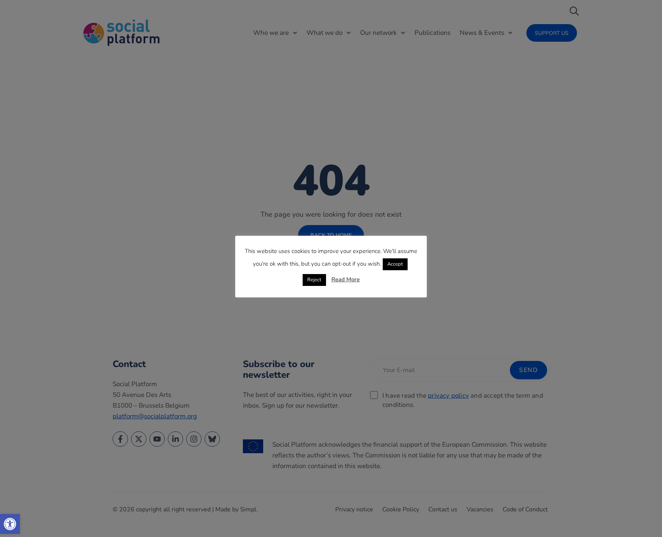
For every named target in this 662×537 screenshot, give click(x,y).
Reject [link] (314, 279)
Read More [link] (345, 279)
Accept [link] (395, 264)
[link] (10, 524)
